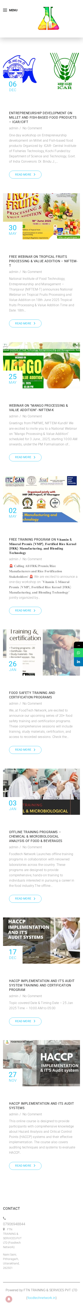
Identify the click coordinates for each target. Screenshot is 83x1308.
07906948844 (14, 1224)
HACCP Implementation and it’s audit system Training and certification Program (42, 985)
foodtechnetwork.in (41, 1298)
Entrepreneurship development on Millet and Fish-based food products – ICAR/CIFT (43, 117)
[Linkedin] (78, 661)
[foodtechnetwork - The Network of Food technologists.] (48, 18)
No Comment (32, 128)
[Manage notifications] (9, 1299)
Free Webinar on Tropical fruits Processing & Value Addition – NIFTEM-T (43, 261)
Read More (23, 174)
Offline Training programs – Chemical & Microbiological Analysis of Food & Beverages (35, 836)
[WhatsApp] (78, 652)
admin (14, 128)
